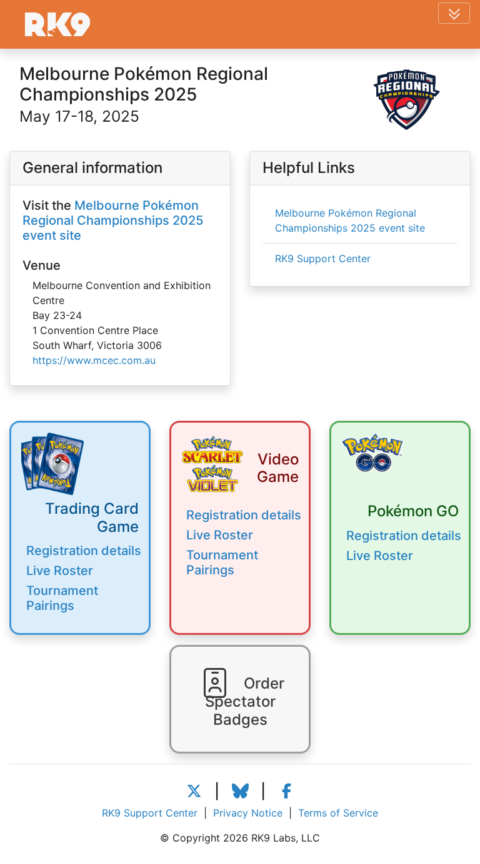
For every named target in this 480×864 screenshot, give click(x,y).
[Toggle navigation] (454, 13)
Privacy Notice (247, 813)
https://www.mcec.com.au (94, 360)
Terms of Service (338, 813)
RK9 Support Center (323, 258)
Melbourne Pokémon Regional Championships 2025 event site (112, 220)
